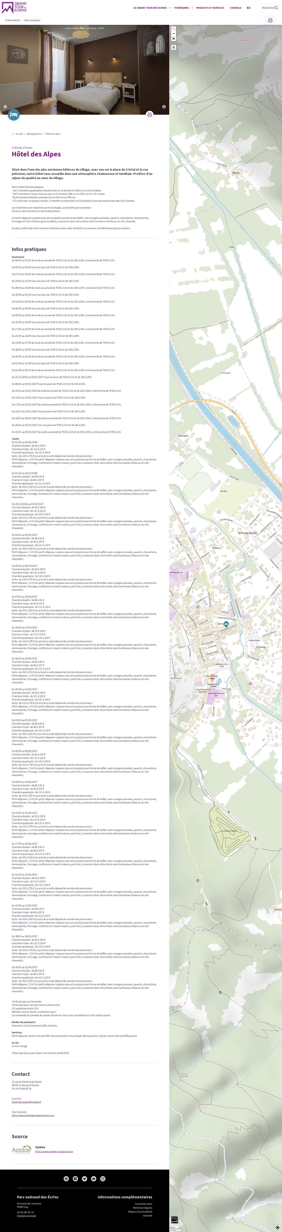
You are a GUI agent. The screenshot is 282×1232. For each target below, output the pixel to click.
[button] (173, 38)
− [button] (174, 34)
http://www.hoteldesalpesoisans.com (33, 1115)
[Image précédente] (5, 70)
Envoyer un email (26, 1216)
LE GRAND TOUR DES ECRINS (150, 8)
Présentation (12, 20)
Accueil (19, 134)
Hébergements (34, 134)
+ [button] (174, 29)
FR (252, 8)
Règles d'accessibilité (140, 1212)
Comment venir (143, 1204)
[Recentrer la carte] (173, 47)
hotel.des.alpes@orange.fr (26, 1102)
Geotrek (147, 1215)
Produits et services (210, 8)
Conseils (236, 8)
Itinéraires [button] (181, 8)
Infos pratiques (32, 20)
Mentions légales (142, 1208)
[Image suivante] (164, 70)
